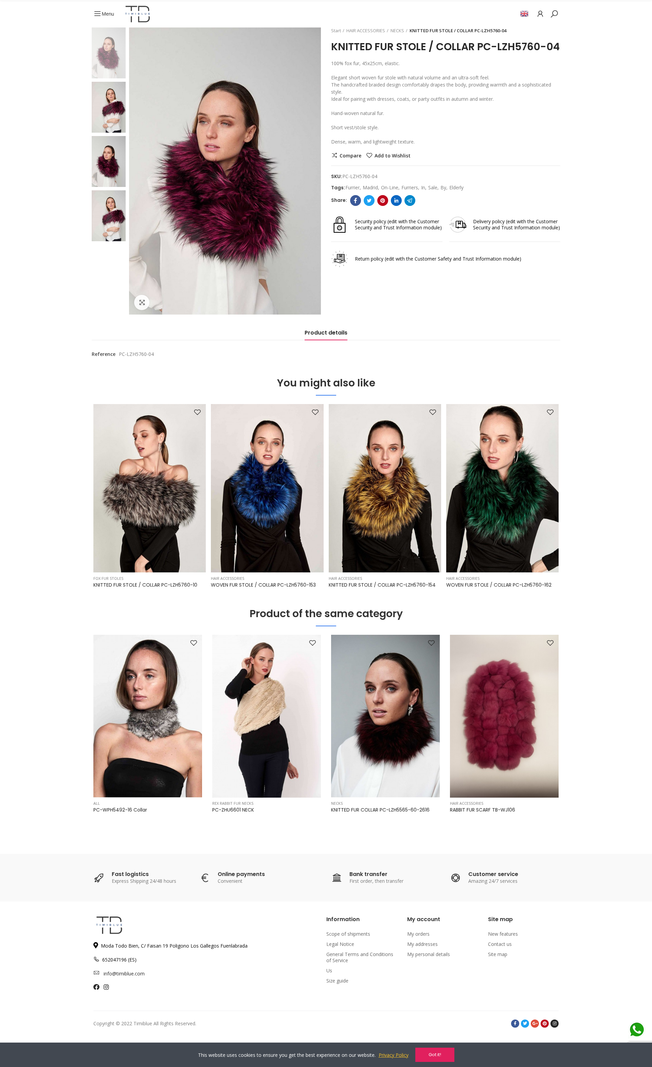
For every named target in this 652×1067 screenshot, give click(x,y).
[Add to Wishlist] (197, 412)
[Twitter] (369, 200)
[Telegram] (409, 200)
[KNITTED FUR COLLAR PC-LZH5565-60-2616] (385, 716)
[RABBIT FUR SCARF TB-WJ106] (504, 716)
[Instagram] (554, 1024)
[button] (74, 498)
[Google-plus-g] (535, 1024)
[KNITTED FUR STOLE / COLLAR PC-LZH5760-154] (385, 488)
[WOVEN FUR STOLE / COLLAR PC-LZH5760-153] (267, 488)
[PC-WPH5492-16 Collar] (147, 716)
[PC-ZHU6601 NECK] (266, 716)
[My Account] (540, 13)
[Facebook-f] (515, 1024)
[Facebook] (355, 200)
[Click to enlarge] (141, 302)
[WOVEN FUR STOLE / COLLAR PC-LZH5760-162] (502, 488)
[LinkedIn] (396, 200)
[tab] (326, 334)
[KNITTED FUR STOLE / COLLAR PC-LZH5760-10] (149, 488)
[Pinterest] (382, 200)
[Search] (554, 13)
